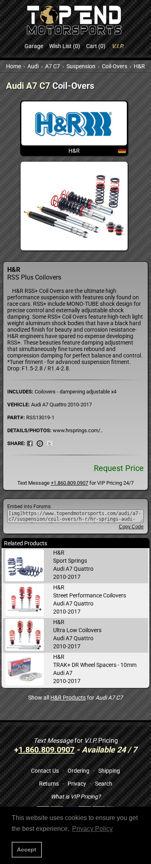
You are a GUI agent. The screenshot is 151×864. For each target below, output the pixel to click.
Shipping (109, 770)
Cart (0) (95, 46)
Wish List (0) (64, 46)
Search (103, 783)
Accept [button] (26, 849)
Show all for (75, 697)
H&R (139, 66)
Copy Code (131, 527)
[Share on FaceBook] (30, 443)
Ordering (78, 770)
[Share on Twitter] (50, 443)
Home (13, 66)
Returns (49, 783)
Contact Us (45, 770)
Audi (33, 66)
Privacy (77, 783)
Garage (34, 46)
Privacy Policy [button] (92, 828)
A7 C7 (52, 66)
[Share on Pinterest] (40, 443)
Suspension (80, 66)
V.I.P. (118, 46)
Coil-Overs (114, 66)
